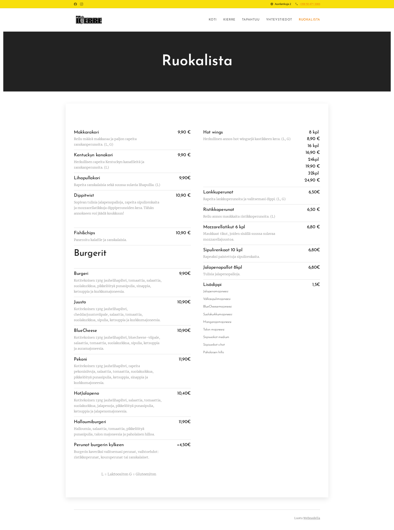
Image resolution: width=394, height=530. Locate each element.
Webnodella (311, 518)
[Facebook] (75, 4)
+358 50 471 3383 (310, 4)
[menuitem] (214, 20)
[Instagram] (81, 4)
